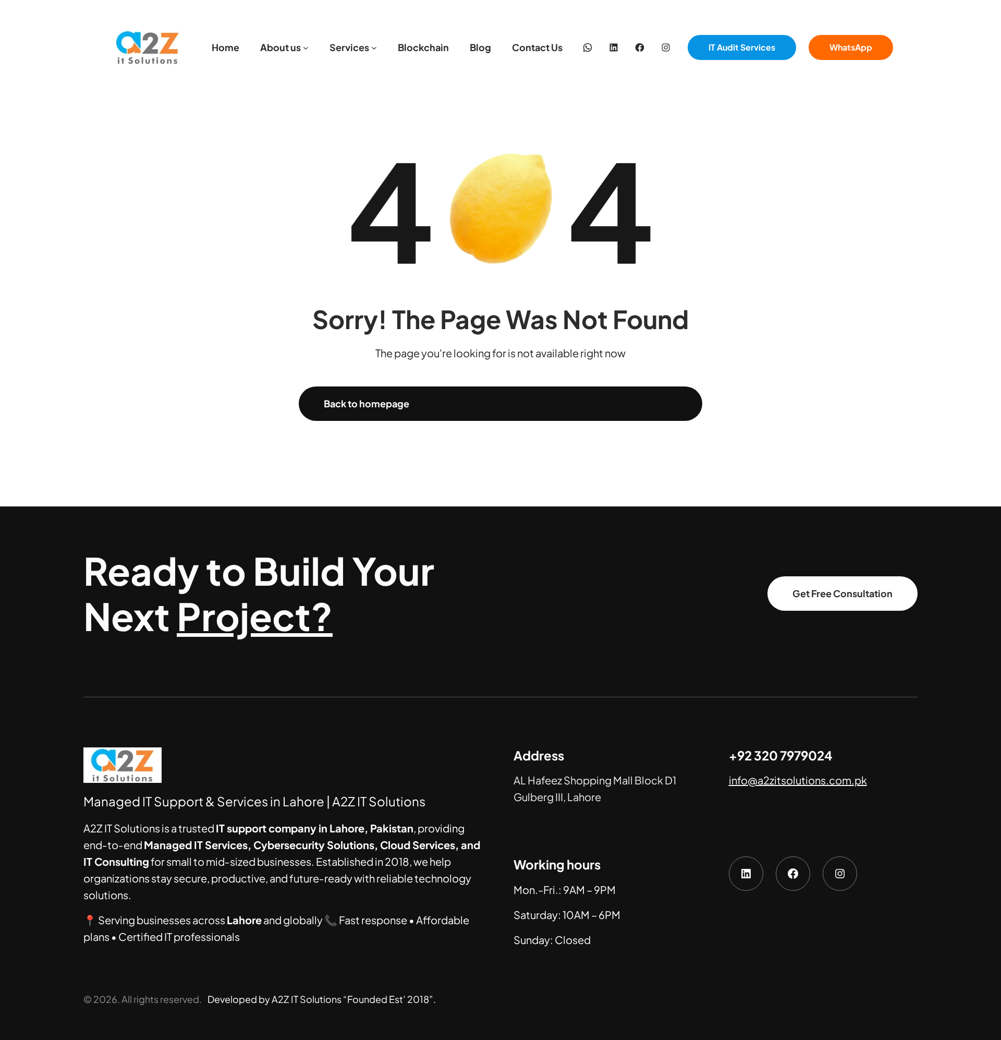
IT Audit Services (742, 47)
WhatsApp (850, 47)
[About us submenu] (306, 48)
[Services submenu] (374, 48)
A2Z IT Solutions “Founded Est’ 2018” (352, 999)
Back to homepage (366, 403)
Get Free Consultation (842, 593)
